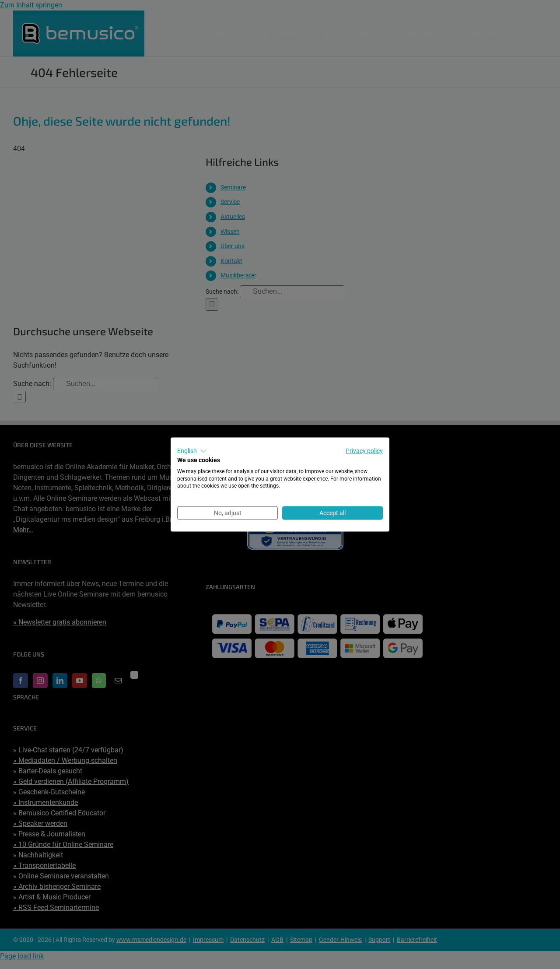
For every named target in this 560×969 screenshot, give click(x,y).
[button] (191, 451)
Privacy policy (364, 450)
